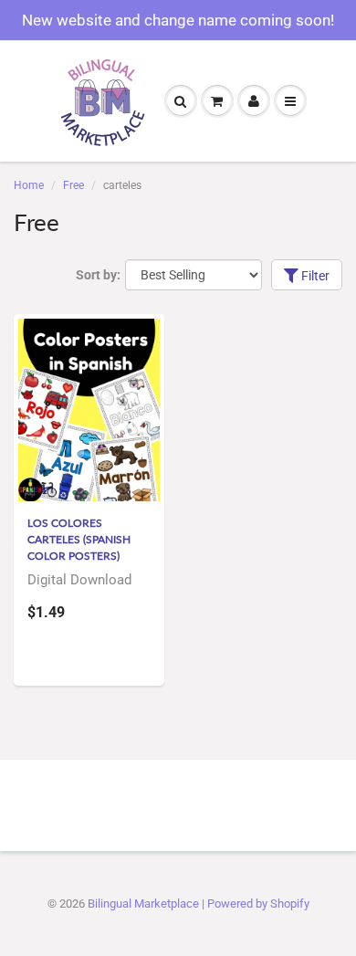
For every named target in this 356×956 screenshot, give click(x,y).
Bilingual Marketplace (143, 903)
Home (29, 185)
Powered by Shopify (258, 903)
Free (73, 185)
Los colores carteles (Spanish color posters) (79, 539)
